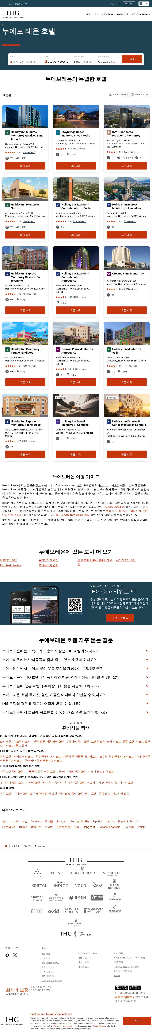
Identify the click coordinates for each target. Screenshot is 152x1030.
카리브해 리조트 (23, 756)
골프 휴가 (21, 745)
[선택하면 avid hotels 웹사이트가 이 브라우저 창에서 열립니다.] (53, 910)
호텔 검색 (46, 958)
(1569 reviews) (79, 297)
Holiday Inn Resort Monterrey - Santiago (75, 423)
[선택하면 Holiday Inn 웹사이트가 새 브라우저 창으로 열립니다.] (115, 897)
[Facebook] (7, 955)
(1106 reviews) (79, 221)
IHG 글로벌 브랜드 (50, 962)
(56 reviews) (129, 152)
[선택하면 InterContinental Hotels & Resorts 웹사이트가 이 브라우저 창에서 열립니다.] (82, 872)
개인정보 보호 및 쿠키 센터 (126, 966)
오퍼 (96, 14)
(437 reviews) (79, 149)
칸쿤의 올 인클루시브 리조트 (80, 756)
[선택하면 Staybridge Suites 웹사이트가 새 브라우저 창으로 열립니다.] (93, 910)
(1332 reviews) (29, 294)
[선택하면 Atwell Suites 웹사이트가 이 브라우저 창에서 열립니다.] (71, 910)
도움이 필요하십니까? (18, 4)
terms (68, 1023)
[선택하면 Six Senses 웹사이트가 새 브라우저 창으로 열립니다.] (37, 872)
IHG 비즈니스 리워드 (87, 953)
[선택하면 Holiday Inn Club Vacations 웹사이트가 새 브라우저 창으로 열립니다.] (115, 910)
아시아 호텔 (21, 793)
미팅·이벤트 (107, 14)
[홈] (6, 846)
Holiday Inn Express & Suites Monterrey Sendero (129, 423)
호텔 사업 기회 (48, 967)
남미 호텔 (90, 793)
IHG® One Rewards (141, 14)
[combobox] (26, 62)
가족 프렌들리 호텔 (11, 771)
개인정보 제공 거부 (123, 970)
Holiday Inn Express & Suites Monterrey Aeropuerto (75, 277)
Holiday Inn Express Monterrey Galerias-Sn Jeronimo (25, 277)
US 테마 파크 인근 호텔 (72, 771)
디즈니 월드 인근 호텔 (101, 771)
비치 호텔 (5, 756)
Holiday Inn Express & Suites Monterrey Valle (76, 206)
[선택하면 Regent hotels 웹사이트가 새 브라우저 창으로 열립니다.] (55, 872)
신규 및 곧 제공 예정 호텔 (48, 741)
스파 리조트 (7, 745)
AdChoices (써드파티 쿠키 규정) (129, 957)
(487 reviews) (29, 152)
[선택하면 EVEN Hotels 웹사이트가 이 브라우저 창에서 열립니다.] (77, 897)
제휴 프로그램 (48, 971)
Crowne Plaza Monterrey (128, 273)
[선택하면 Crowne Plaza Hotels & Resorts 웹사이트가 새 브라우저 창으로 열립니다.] (37, 897)
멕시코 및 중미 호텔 (71, 793)
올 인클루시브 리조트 (48, 756)
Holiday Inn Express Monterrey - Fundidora (126, 206)
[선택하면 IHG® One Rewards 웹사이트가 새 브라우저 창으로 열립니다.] (76, 934)
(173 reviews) (130, 221)
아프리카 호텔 (120, 793)
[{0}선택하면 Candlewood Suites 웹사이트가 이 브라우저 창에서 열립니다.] (76, 923)
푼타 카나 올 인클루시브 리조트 (43, 760)
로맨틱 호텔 (98, 741)
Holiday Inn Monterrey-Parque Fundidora (26, 351)
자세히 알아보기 (125, 997)
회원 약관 (118, 953)
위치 (88, 14)
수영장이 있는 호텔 (77, 741)
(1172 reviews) (29, 221)
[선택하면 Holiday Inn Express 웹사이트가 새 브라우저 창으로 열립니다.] (97, 897)
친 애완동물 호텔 (75, 782)
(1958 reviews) (29, 366)
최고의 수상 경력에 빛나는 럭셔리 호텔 (110, 782)
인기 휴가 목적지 (52, 782)
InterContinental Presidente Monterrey (126, 134)
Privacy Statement (99, 1025)
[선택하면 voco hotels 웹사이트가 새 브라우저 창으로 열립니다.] (80, 885)
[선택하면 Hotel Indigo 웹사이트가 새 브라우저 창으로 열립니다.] (61, 885)
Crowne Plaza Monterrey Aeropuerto (77, 351)
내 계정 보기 (83, 966)
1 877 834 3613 (40, 990)
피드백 (117, 975)
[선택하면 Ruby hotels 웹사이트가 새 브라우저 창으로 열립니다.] (97, 885)
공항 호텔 (128, 741)
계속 (137, 1021)
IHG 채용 (46, 953)
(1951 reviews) (130, 289)
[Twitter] (15, 955)
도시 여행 (5, 741)
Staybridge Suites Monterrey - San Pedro (75, 134)
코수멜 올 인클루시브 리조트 (117, 756)
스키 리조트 (114, 741)
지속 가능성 (83, 962)
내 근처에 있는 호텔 (12, 782)
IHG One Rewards (114, 506)
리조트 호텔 (143, 741)
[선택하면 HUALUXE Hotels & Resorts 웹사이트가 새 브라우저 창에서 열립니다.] (114, 885)
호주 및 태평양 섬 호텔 (43, 793)
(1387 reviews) (79, 369)
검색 (132, 59)
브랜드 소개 (122, 14)
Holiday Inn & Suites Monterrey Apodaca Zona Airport (27, 136)
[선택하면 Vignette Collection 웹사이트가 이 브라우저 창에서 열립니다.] (112, 872)
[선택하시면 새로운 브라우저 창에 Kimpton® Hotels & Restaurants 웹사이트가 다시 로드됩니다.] (39, 885)
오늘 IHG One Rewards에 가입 (71, 514)
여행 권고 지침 (84, 957)
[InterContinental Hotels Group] (13, 14)
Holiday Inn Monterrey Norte (25, 206)
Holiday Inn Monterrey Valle (126, 351)
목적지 (12, 56)
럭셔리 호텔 (33, 782)
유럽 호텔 (5, 793)
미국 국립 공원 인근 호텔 (41, 771)
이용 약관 (118, 962)
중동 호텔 (104, 793)
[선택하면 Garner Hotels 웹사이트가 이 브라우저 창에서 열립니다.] (37, 910)
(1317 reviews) (130, 366)
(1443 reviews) (28, 441)
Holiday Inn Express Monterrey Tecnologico (26, 423)
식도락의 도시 (22, 741)
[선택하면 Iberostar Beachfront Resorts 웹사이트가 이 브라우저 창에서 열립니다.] (56, 897)
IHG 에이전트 (48, 976)
